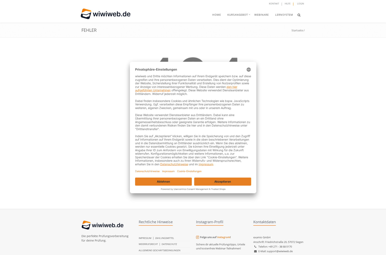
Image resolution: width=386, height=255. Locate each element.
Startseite (297, 30)
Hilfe (288, 3)
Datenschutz (169, 244)
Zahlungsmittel (164, 238)
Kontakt (274, 3)
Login (300, 3)
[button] (299, 15)
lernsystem (284, 14)
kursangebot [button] (237, 14)
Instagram (223, 237)
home (216, 14)
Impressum (145, 238)
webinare (261, 14)
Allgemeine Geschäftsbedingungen (159, 250)
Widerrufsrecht (148, 244)
